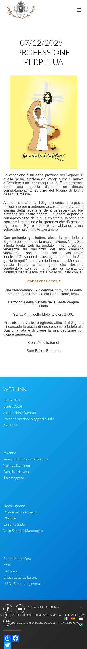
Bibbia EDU (11, 400)
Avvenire (9, 453)
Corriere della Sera (17, 558)
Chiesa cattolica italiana (20, 577)
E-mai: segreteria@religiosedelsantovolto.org (43, 623)
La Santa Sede (14, 524)
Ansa (7, 565)
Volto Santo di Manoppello (23, 530)
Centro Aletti (12, 406)
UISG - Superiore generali (22, 583)
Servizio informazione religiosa (26, 459)
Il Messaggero (13, 478)
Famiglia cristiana (16, 471)
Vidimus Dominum (17, 465)
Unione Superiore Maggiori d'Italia (28, 419)
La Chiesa (10, 571)
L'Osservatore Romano (20, 512)
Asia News (11, 425)
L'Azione (9, 518)
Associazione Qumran (19, 412)
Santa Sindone (14, 506)
